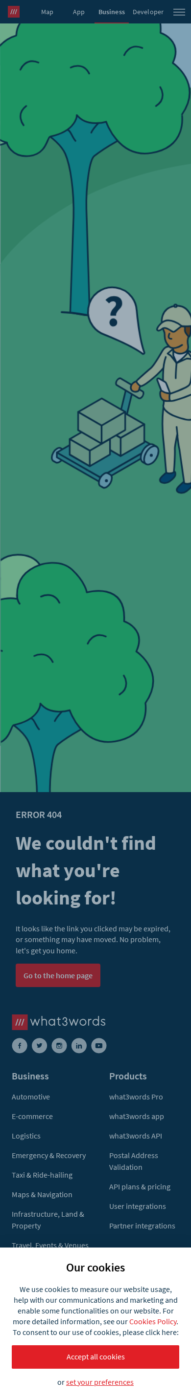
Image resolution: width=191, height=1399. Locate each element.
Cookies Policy (152, 1321)
